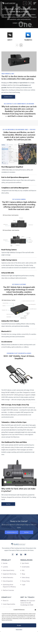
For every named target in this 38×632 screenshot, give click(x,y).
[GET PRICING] (25, 3)
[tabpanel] (10, 36)
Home (15, 23)
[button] (35, 610)
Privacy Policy (19, 629)
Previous (17, 45)
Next (21, 45)
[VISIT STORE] (30, 3)
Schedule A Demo (8, 96)
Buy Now (8, 504)
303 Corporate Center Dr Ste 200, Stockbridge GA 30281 (27, 603)
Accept (19, 625)
